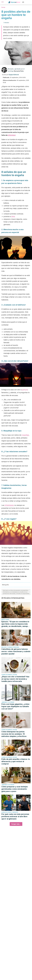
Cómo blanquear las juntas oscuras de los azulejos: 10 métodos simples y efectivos (13, 734)
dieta (13, 216)
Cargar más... (16, 824)
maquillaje (25, 435)
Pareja (3, 7)
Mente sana (5, 619)
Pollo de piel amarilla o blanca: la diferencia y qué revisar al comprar (15, 761)
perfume (25, 390)
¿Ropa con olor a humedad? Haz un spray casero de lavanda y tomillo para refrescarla (15, 679)
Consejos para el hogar (9, 674)
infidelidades (9, 505)
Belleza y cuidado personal (10, 647)
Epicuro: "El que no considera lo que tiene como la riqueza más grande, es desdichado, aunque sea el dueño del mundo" (15, 624)
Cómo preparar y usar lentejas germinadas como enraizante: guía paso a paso (14, 789)
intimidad (11, 135)
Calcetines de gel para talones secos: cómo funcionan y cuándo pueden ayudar (15, 651)
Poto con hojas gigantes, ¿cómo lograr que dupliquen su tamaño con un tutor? (15, 706)
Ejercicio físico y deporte (9, 812)
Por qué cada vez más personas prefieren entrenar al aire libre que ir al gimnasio (15, 816)
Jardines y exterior (7, 702)
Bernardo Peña (19, 71)
